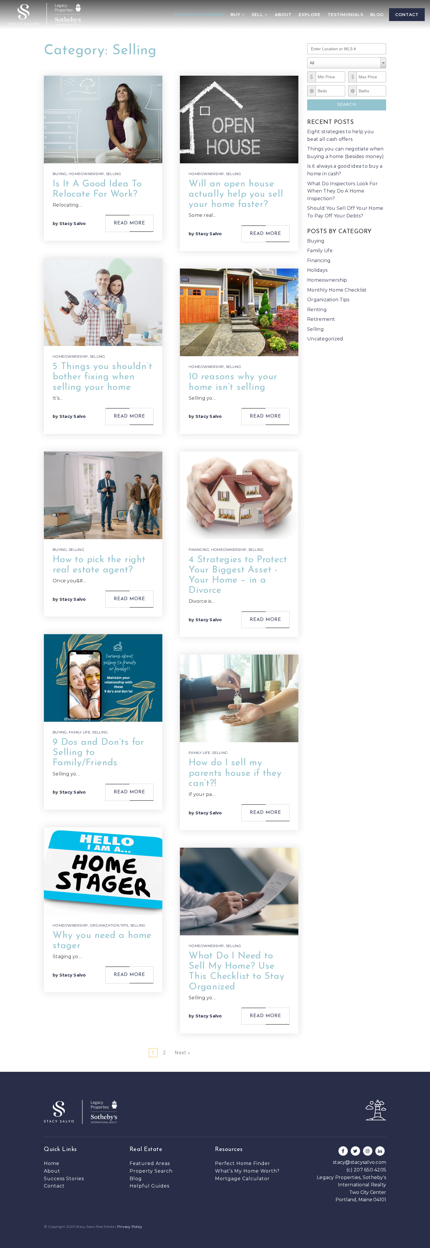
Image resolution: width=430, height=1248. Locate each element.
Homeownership (86, 174)
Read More (129, 223)
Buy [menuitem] (236, 14)
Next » (182, 1052)
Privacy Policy (129, 1226)
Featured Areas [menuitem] (150, 1163)
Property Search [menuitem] (151, 1171)
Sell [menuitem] (258, 14)
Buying (60, 174)
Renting (317, 309)
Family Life (79, 732)
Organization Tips (109, 925)
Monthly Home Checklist (337, 290)
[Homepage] (45, 14)
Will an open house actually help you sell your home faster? (236, 194)
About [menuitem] (283, 14)
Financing (199, 549)
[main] (215, 536)
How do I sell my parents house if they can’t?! (235, 773)
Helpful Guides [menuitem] (149, 1186)
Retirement (321, 319)
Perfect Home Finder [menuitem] (242, 1163)
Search (346, 105)
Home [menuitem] (51, 1163)
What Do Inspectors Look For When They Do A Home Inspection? (342, 191)
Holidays (317, 270)
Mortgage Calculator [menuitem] (242, 1178)
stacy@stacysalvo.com (359, 1162)
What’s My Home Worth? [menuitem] (247, 1171)
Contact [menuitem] (407, 14)
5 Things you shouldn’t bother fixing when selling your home (102, 377)
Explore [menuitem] (310, 14)
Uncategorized (325, 339)
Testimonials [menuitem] (345, 14)
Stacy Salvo (72, 223)
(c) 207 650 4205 (366, 1170)
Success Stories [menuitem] (64, 1178)
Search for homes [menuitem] (198, 14)
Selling (113, 174)
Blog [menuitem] (377, 14)
